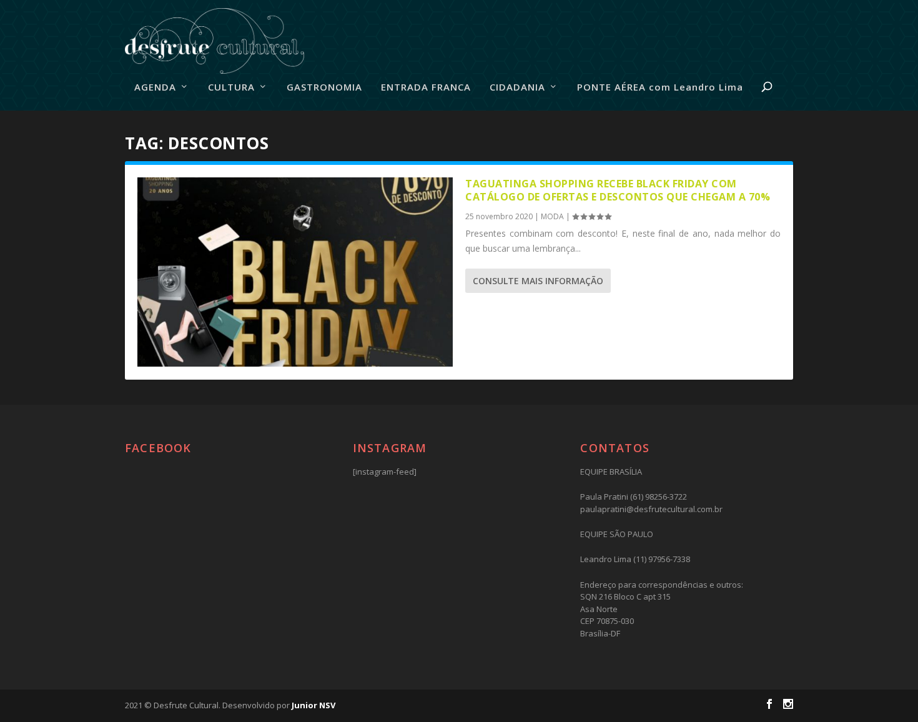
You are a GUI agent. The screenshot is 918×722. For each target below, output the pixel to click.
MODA (552, 216)
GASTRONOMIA (324, 87)
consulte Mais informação (538, 281)
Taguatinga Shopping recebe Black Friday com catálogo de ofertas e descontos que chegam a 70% (617, 190)
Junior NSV (313, 705)
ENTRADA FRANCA (426, 87)
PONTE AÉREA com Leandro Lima (660, 87)
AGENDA (155, 87)
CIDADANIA (517, 87)
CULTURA (231, 87)
